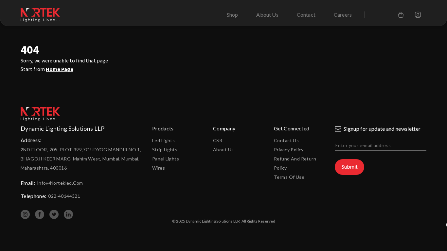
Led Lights (163, 140)
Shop (232, 14)
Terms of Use (289, 177)
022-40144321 (64, 196)
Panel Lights (165, 158)
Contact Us (286, 140)
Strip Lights (164, 149)
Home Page (59, 69)
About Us (267, 14)
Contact (306, 14)
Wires (158, 168)
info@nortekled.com (60, 183)
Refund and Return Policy (295, 163)
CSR (217, 140)
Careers (343, 14)
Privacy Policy (289, 149)
